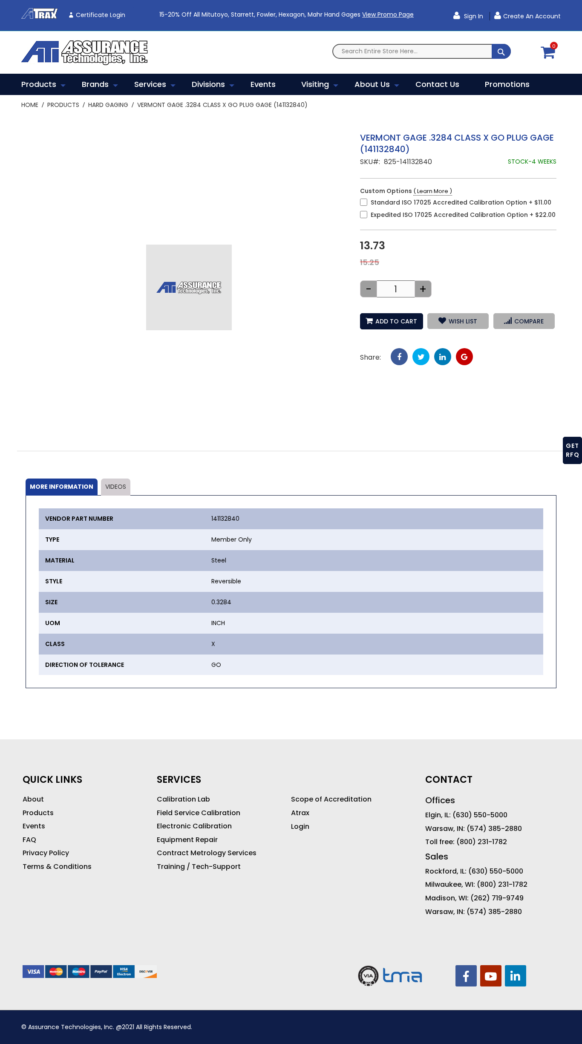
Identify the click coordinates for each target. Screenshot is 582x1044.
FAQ (29, 840)
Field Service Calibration (198, 813)
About (33, 799)
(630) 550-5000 (479, 815)
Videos (115, 486)
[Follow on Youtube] (490, 975)
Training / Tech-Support (199, 866)
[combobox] (421, 51)
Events (34, 826)
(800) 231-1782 (481, 842)
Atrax (300, 813)
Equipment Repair (187, 840)
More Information (61, 486)
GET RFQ (572, 450)
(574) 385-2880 (494, 828)
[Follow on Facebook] (466, 975)
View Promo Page (388, 14)
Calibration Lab (183, 799)
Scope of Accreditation (331, 799)
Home (29, 105)
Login (300, 826)
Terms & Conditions (57, 866)
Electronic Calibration (194, 826)
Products (63, 105)
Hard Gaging (108, 105)
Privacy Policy (46, 853)
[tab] (62, 487)
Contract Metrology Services (206, 853)
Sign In (472, 16)
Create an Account (532, 16)
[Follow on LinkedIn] (515, 975)
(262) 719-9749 (497, 898)
